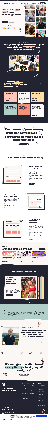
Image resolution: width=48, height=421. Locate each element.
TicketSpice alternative (41, 394)
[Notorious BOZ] (39, 254)
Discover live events (41, 391)
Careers (23, 386)
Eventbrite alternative (41, 392)
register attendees (37, 225)
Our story (23, 385)
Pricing (25, 3)
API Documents (32, 396)
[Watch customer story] (4, 343)
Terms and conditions (25, 390)
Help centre (32, 390)
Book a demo (32, 386)
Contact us (32, 385)
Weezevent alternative (41, 398)
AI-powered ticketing (41, 405)
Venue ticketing (40, 400)
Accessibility (32, 393)
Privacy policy (24, 391)
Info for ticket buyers (25, 396)
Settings (11, 419)
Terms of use (24, 388)
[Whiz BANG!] (24, 254)
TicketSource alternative (40, 397)
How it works (13, 3)
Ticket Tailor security (25, 399)
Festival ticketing (41, 403)
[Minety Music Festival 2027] (9, 254)
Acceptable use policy (25, 393)
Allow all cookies (42, 415)
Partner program (33, 391)
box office (36, 175)
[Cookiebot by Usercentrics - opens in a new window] (5, 419)
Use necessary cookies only (41, 418)
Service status (32, 399)
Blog (31, 398)
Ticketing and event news (41, 387)
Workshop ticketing (41, 402)
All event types (40, 389)
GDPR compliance (25, 398)
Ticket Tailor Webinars (41, 385)
